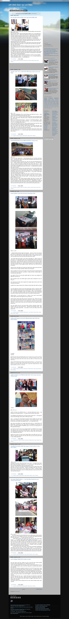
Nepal (29, 135)
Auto (48, 102)
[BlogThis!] (19, 59)
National (29, 60)
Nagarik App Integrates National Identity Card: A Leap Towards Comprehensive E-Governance (55, 118)
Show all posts (34, 13)
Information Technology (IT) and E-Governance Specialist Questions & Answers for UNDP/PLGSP (20, 610)
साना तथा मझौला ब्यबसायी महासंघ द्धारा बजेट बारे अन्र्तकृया (53, 75)
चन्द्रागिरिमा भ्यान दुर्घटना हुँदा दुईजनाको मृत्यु (41, 606)
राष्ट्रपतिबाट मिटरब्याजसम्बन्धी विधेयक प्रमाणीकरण (42, 608)
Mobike (54, 101)
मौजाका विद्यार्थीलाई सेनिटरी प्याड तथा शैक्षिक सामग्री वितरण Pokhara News (24, 140)
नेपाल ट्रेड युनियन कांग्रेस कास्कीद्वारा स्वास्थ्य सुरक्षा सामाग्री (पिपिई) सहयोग (24, 17)
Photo (48, 103)
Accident (57, 101)
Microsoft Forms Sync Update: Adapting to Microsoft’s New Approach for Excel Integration (55, 129)
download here (46, 121)
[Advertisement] (26, 66)
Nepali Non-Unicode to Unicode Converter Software (46, 126)
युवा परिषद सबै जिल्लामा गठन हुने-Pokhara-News (51, 48)
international (21, 60)
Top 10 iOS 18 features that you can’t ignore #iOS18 (55, 134)
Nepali (12, 313)
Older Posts (39, 589)
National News (33, 60)
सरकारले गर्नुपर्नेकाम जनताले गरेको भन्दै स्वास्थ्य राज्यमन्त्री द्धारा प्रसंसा (23, 193)
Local (29, 312)
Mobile (51, 102)
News (16, 10)
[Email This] (18, 59)
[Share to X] (20, 59)
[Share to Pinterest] (22, 59)
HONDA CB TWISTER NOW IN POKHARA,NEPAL (53, 89)
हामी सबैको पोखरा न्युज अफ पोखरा (20, 5)
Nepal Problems (38, 368)
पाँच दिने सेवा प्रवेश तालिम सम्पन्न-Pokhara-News (51, 55)
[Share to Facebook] (21, 59)
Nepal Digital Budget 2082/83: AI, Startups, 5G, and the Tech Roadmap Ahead (55, 113)
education (15, 187)
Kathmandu (26, 60)
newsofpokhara (48, 44)
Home (12, 10)
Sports (54, 102)
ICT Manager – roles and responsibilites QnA (18, 611)
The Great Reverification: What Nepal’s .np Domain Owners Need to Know (55, 124)
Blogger (47, 616)
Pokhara (20, 10)
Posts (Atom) (17, 591)
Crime (49, 100)
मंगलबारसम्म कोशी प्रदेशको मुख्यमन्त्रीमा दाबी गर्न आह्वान (42, 610)
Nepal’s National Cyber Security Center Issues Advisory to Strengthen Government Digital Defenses (20, 605)
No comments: (13, 58)
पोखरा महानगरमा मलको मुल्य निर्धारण (40, 607)
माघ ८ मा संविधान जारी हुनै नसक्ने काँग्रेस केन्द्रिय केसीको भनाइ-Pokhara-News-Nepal (51, 52)
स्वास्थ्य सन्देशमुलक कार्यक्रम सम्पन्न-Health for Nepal (21, 559)
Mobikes (25, 10)
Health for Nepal (16, 60)
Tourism (45, 102)
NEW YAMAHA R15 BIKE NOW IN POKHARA (53, 60)
